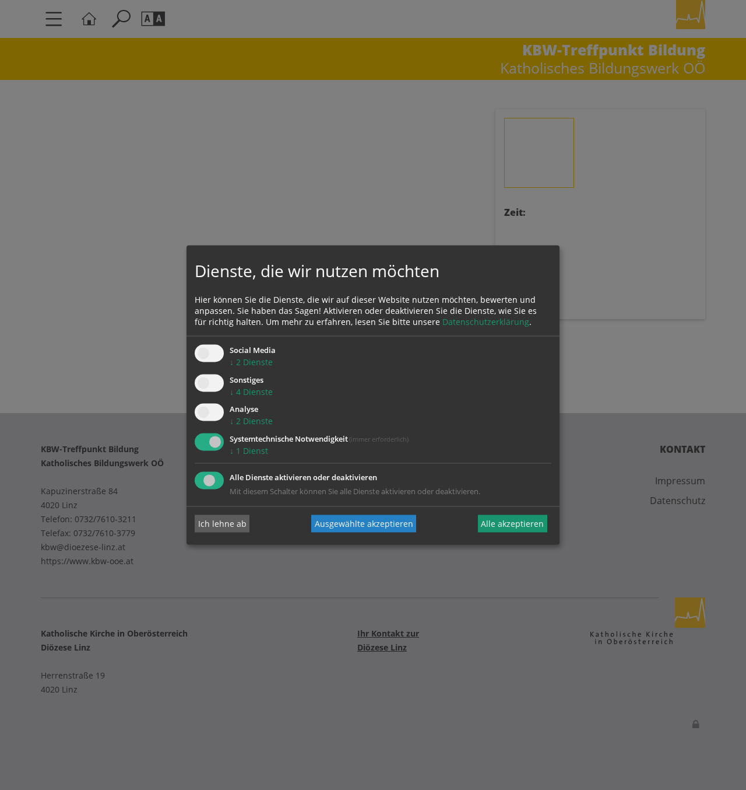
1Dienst (249, 451)
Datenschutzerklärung (485, 321)
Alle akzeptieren (512, 523)
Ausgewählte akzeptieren (364, 523)
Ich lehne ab (222, 523)
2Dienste (251, 362)
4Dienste (251, 391)
